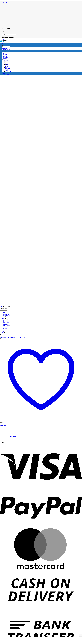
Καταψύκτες (5, 54)
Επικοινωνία (4, 3)
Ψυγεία (3, 332)
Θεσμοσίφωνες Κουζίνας (9, 63)
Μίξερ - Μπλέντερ (6, 325)
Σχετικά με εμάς (4, 2)
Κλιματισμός (5, 58)
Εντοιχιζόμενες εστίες (6, 56)
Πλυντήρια (3, 329)
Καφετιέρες (6, 70)
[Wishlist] (0, 338)
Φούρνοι (3, 331)
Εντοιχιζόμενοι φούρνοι (6, 57)
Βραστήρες (6, 64)
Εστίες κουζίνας (7, 68)
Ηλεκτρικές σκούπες (8, 65)
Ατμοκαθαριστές (7, 67)
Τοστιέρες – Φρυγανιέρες (9, 71)
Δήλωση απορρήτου (6, 49)
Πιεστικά (6, 66)
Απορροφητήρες (5, 60)
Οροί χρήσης (5, 48)
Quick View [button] (1, 421)
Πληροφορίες (4, 45)
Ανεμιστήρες (5, 59)
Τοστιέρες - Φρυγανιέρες (7, 327)
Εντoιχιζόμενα (5, 62)
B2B (2, 43)
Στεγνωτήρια (3, 330)
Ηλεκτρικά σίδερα (6, 322)
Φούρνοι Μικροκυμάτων (7, 328)
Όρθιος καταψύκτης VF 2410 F (4, 425)
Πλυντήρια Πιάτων (6, 55)
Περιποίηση (7, 69)
